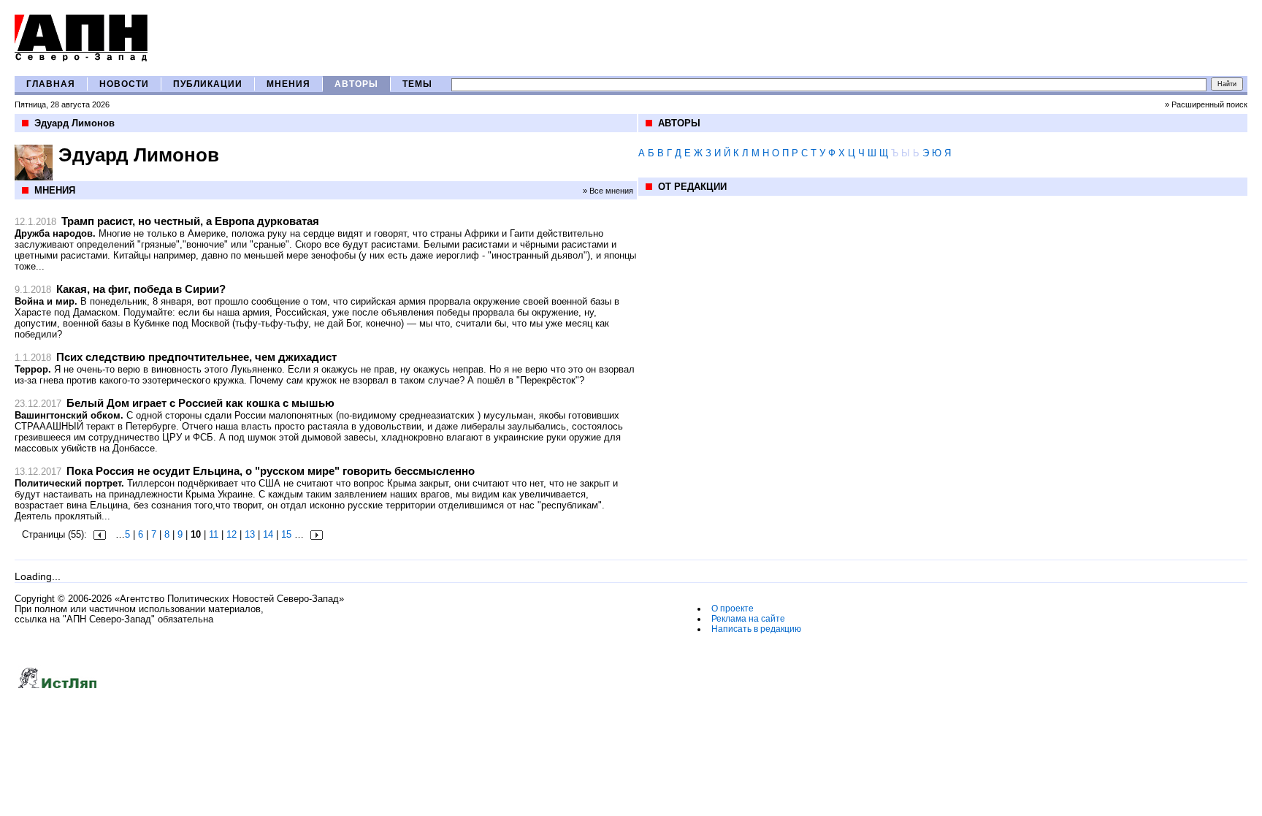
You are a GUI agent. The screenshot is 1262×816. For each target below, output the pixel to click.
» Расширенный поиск (1206, 104)
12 (231, 534)
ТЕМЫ (417, 84)
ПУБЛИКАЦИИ (207, 84)
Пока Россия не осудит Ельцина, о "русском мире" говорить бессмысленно (270, 471)
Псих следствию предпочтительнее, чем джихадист (196, 357)
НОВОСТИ (124, 84)
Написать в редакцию (756, 629)
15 (286, 534)
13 (250, 534)
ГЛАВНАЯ (50, 84)
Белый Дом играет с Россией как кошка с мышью (200, 403)
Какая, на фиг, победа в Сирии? (141, 289)
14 (268, 534)
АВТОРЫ (356, 84)
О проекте (732, 608)
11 (213, 534)
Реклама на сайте (748, 619)
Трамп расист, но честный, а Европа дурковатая (190, 221)
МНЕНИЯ (288, 84)
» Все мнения (608, 190)
